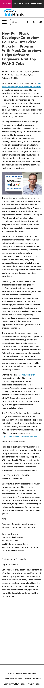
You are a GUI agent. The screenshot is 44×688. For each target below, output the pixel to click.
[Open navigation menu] (4, 22)
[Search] (28, 22)
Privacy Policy (34, 684)
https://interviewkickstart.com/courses (19, 436)
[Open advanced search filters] (34, 22)
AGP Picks (6, 4)
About (11, 673)
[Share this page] (40, 22)
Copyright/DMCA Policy (14, 684)
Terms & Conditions (32, 678)
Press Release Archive (26, 673)
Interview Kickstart (26, 375)
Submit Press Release (12, 678)
